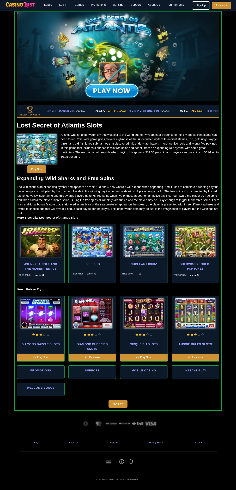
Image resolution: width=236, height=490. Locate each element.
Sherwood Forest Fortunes (195, 266)
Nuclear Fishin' (144, 264)
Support (136, 4)
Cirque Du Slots (144, 344)
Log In (63, 4)
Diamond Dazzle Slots (41, 344)
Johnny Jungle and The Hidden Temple (40, 266)
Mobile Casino (144, 370)
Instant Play (195, 370)
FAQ (36, 442)
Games (79, 4)
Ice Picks (92, 264)
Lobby (48, 4)
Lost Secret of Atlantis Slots (48, 110)
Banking (118, 4)
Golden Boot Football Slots (133, 110)
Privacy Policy (156, 442)
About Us (154, 4)
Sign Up (201, 5)
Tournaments (175, 4)
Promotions (98, 4)
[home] (21, 8)
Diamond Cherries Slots (92, 346)
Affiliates (198, 442)
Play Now (221, 5)
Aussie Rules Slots (195, 344)
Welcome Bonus (40, 387)
